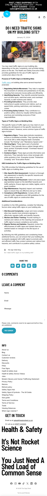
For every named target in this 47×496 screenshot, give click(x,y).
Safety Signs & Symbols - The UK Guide (16, 392)
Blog (3, 352)
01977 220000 (20, 424)
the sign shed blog (14, 250)
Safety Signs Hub (8, 390)
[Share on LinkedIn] (29, 266)
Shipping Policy (7, 395)
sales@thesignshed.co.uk (23, 420)
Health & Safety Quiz (9, 371)
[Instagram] (15, 483)
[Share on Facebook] (12, 266)
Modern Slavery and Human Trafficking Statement (20, 379)
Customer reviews (8, 358)
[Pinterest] (35, 483)
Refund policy (7, 387)
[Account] (39, 17)
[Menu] (2, 17)
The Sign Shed (26, 488)
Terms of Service (8, 403)
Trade (4, 406)
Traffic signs (6, 82)
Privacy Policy (7, 382)
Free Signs (6, 368)
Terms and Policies (23, 493)
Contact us (6, 355)
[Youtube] (19, 483)
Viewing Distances (9, 408)
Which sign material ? (10, 411)
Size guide (6, 398)
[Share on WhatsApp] (34, 266)
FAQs (4, 366)
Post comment (9, 331)
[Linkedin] (31, 483)
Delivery (5, 360)
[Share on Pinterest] (23, 266)
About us (5, 350)
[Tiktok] (23, 483)
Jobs (3, 376)
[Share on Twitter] (18, 266)
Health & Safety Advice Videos (13, 374)
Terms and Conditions (10, 400)
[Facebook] (11, 483)
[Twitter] (27, 483)
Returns (5, 384)
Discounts (5, 363)
